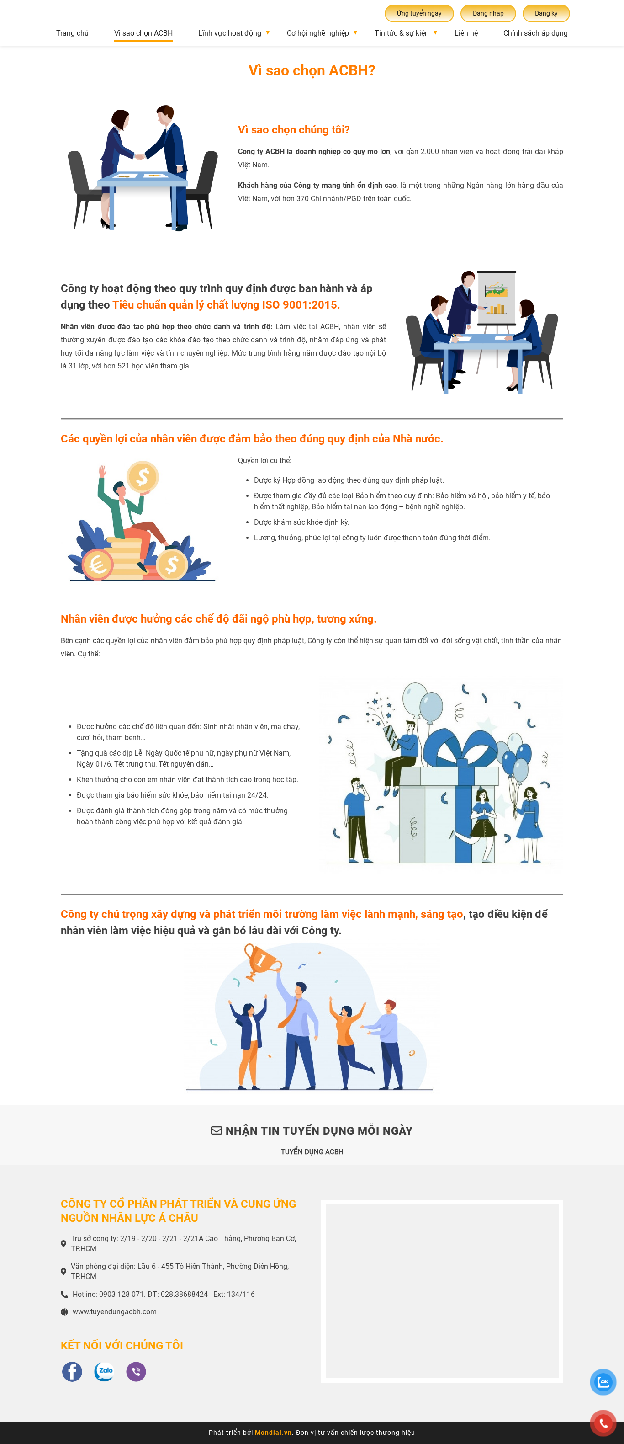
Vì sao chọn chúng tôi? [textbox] (294, 129)
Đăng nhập (488, 13)
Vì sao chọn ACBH (143, 33)
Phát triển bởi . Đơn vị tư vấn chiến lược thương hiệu (312, 1432)
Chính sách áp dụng (535, 33)
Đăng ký (546, 13)
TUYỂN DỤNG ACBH (312, 1152)
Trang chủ (72, 33)
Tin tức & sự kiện (402, 33)
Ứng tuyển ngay (419, 13)
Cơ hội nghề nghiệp (318, 33)
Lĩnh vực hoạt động (229, 33)
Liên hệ (466, 33)
